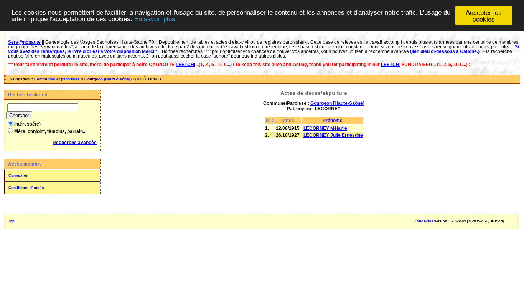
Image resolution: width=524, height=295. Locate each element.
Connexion (18, 175)
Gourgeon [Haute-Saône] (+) (110, 79)
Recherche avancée (75, 142)
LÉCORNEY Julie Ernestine (333, 135)
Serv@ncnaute (24, 42)
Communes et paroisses (57, 79)
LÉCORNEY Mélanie (325, 128)
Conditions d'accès (26, 188)
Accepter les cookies (484, 15)
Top (11, 221)
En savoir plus (154, 19)
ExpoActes (424, 221)
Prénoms (333, 120)
